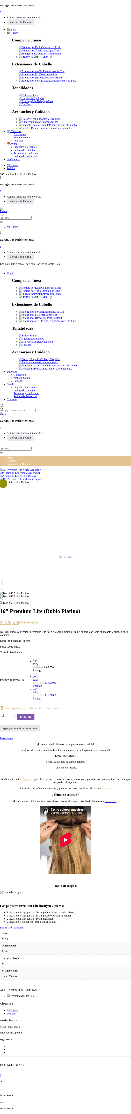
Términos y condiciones (26, 153)
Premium (107, 788)
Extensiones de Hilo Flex (62, 80)
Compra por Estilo (51, 47)
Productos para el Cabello (63, 125)
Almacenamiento (49, 121)
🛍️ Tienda (12, 32)
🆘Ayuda (12, 143)
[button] (0, 177)
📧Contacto (13, 159)
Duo (28, 104)
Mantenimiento (22, 137)
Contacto (12, 399)
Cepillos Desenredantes (59, 128)
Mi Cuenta (12, 165)
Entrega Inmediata (51, 53)
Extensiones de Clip (53, 71)
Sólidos (34, 95)
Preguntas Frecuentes (25, 146)
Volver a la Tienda (20, 22)
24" (44, 693)
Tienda (10, 273)
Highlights (38, 98)
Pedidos (11, 168)
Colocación (20, 134)
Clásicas (26, 779)
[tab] (65, 738)
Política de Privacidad (25, 156)
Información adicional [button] (12, 927)
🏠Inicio (11, 29)
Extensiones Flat (48, 74)
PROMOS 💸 (45, 56)
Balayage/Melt (45, 101)
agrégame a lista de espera (20, 728)
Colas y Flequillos (50, 118)
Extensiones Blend (52, 77)
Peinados (18, 140)
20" (44, 681)
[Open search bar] (1, 406)
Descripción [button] (6, 738)
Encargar (26, 716)
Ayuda (10, 384)
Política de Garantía (24, 150)
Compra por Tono (50, 50)
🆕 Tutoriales (14, 131)
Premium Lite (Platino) (19, 464)
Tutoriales (12, 371)
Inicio (10, 457)
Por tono (11, 460)
